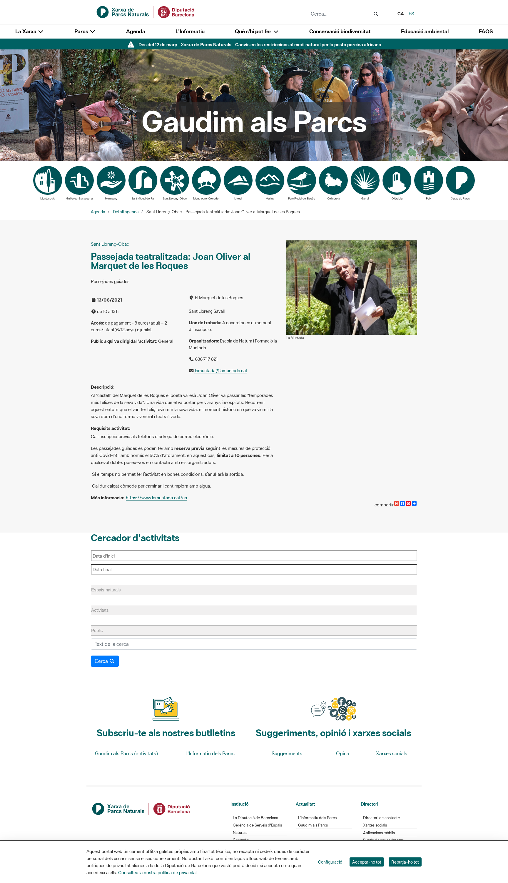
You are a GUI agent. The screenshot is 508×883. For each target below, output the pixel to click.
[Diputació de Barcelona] (141, 808)
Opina (342, 753)
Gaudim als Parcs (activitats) (126, 753)
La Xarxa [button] (26, 31)
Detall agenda (126, 211)
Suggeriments (287, 753)
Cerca (102, 661)
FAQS (486, 31)
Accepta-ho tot (366, 862)
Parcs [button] (81, 31)
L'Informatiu (190, 31)
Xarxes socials (391, 753)
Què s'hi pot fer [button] (254, 31)
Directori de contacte (381, 817)
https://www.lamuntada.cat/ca (156, 497)
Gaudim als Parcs (313, 825)
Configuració (330, 862)
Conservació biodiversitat (340, 31)
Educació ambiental (425, 31)
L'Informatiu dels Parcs (210, 753)
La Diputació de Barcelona (255, 817)
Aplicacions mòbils (379, 832)
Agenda (135, 31)
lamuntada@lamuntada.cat (220, 370)
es (411, 13)
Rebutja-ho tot (405, 862)
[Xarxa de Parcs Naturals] (145, 11)
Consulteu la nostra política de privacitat (157, 872)
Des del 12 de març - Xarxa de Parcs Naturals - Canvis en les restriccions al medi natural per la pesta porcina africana (259, 44)
